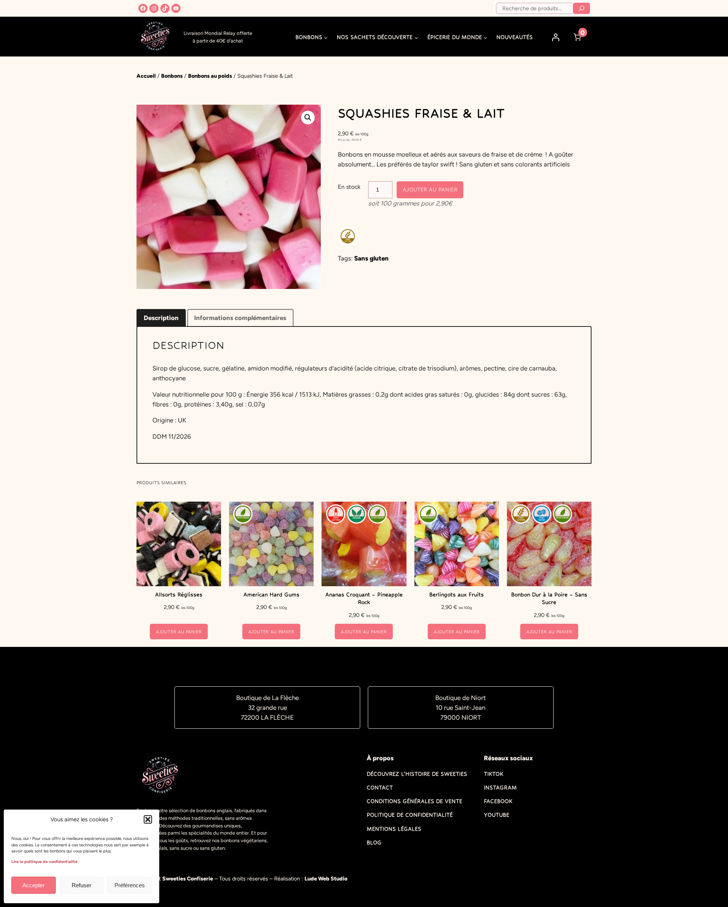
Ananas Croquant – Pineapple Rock (364, 598)
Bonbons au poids (210, 75)
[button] (148, 819)
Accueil (146, 75)
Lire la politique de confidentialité (44, 861)
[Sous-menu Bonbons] (326, 37)
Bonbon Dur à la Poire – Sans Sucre (549, 598)
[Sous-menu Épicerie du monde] (485, 37)
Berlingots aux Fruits (456, 595)
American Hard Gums (271, 595)
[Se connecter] (555, 37)
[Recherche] (581, 8)
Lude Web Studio (325, 878)
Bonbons (172, 75)
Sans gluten (371, 258)
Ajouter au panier (430, 190)
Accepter (33, 885)
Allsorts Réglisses (178, 595)
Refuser (81, 885)
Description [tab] (161, 318)
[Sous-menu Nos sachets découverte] (416, 37)
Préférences (130, 885)
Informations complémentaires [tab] (240, 318)
